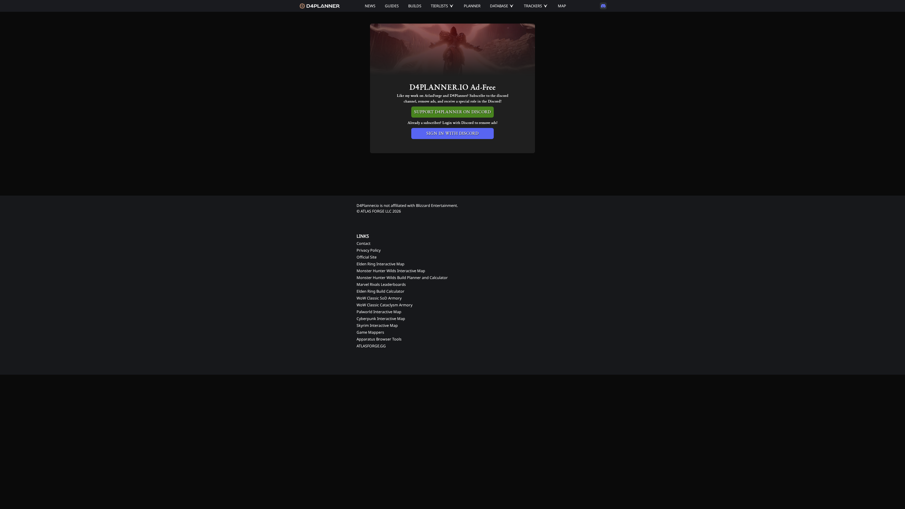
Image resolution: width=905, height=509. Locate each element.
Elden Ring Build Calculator (380, 291)
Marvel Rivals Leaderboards (381, 284)
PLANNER (472, 5)
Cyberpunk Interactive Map (381, 318)
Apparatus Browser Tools (379, 339)
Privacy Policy (369, 250)
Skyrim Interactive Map (377, 325)
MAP (562, 5)
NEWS (370, 5)
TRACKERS (533, 5)
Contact (363, 243)
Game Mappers (370, 332)
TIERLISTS (439, 5)
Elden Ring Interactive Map (380, 264)
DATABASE (499, 5)
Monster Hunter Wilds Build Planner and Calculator (402, 277)
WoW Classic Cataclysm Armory (384, 305)
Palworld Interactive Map (379, 311)
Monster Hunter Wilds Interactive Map (391, 270)
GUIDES (392, 5)
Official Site (367, 257)
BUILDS (414, 5)
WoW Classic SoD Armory (379, 298)
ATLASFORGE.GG (371, 346)
